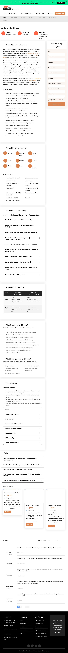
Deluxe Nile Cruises (39, 623)
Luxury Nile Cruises (39, 627)
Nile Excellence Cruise (11, 493)
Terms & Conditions (23, 630)
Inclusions (31, 17)
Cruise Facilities (13, 17)
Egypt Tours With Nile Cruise (40, 633)
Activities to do (53, 17)
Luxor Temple (37, 78)
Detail (4, 17)
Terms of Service (58, 99)
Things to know (41, 17)
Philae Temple (32, 80)
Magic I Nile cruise (32, 505)
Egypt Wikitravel (23, 623)
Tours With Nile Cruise (27, 14)
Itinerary (23, 17)
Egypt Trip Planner (23, 627)
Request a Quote (60, 13)
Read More (7, 512)
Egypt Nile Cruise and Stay (40, 630)
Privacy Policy (22, 633)
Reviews (5, 20)
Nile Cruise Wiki (40, 14)
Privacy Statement (51, 100)
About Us (50, 14)
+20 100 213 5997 (10, 622)
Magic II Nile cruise (54, 505)
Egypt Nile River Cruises (39, 620)
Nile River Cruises (13, 14)
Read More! (57, 632)
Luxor (36, 55)
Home (5, 14)
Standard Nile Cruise (32, 53)
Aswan (5, 57)
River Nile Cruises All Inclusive (41, 636)
